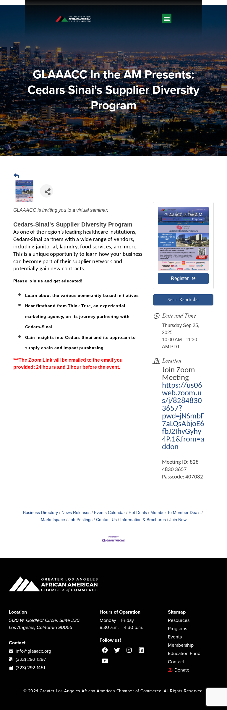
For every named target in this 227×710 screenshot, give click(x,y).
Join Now (178, 519)
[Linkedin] (141, 650)
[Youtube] (105, 661)
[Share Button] (46, 191)
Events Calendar (109, 512)
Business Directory (40, 512)
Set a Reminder (183, 300)
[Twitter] (117, 650)
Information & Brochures (143, 519)
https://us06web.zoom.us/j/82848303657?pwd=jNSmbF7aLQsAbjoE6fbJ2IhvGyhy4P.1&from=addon (183, 416)
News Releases (75, 512)
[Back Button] (16, 176)
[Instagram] (129, 650)
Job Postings (81, 519)
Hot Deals (138, 512)
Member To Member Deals (175, 512)
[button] (166, 18)
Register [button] (180, 278)
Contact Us (106, 519)
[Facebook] (105, 650)
